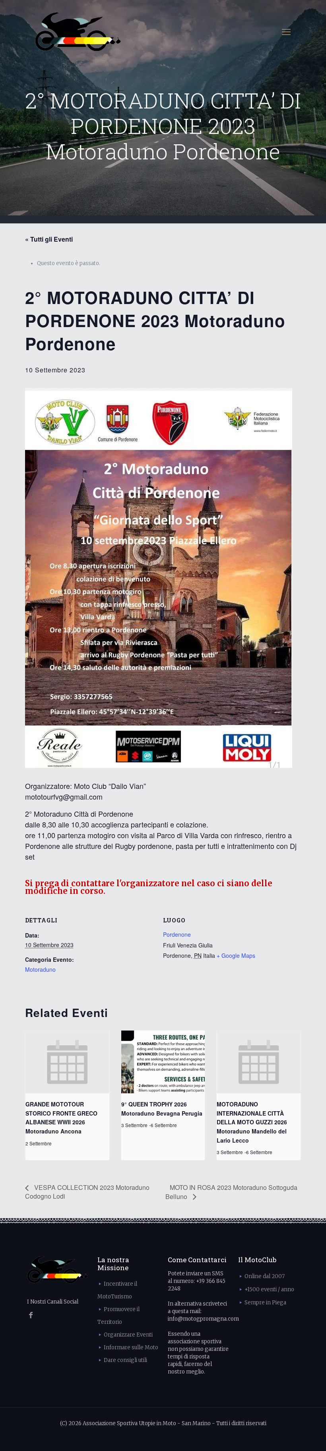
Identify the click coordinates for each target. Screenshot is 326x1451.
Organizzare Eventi (128, 1334)
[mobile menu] (286, 32)
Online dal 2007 (264, 1276)
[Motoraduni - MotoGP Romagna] (78, 32)
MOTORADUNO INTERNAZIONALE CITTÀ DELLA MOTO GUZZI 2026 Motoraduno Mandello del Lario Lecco (252, 1122)
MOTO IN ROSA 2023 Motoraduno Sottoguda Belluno (231, 1192)
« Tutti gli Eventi (49, 239)
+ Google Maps (236, 955)
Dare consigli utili (125, 1360)
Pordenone (177, 934)
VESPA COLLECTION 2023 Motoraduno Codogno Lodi (87, 1192)
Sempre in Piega (265, 1302)
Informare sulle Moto (131, 1347)
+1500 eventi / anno (269, 1289)
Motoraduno (40, 969)
